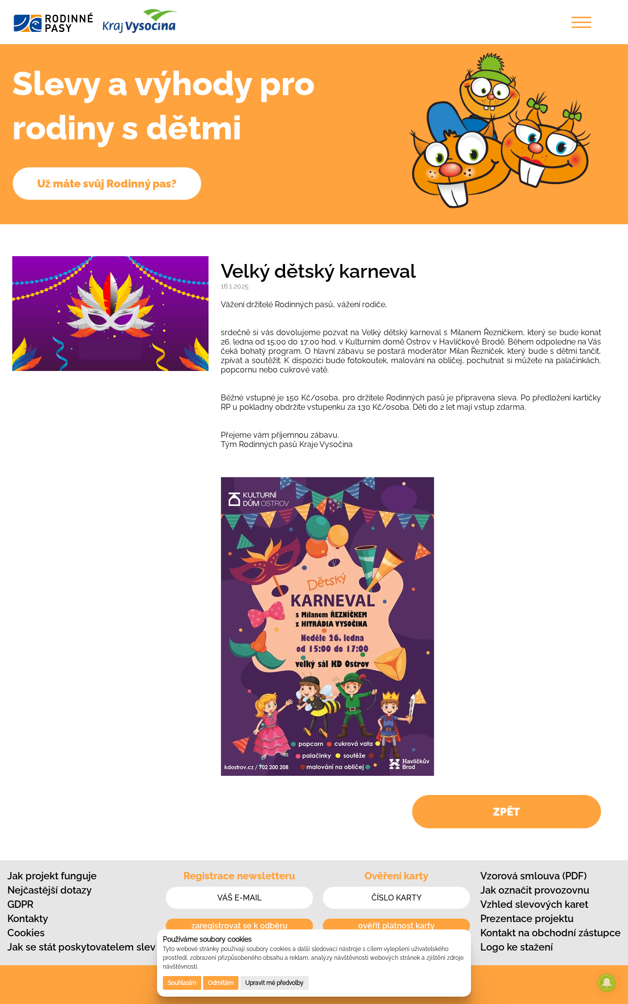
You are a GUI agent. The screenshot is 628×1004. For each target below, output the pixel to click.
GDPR (20, 904)
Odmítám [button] (221, 982)
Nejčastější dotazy (49, 890)
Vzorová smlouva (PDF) (533, 876)
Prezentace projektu (527, 919)
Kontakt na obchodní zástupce (550, 933)
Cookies (26, 933)
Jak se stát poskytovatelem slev (81, 947)
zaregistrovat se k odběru (239, 925)
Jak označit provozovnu (534, 890)
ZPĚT (506, 811)
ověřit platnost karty (396, 925)
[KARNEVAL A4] (327, 773)
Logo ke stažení (516, 947)
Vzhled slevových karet (534, 904)
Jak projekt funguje (52, 876)
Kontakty (27, 919)
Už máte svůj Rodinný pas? (107, 183)
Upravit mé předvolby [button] (274, 982)
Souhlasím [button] (182, 982)
